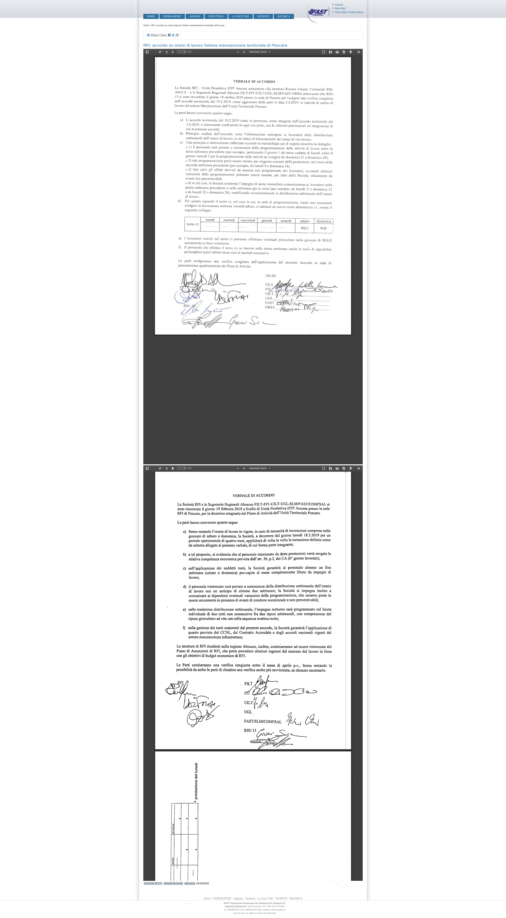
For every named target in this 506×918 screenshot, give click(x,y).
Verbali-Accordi (173, 883)
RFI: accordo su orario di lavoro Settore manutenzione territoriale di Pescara (215, 45)
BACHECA (284, 16)
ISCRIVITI (263, 16)
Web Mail (340, 8)
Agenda (195, 16)
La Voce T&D (240, 16)
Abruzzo (189, 883)
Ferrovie (149, 883)
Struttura (216, 16)
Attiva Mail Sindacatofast (349, 12)
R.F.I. (158, 883)
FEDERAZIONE (172, 16)
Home (151, 16)
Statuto (339, 4)
